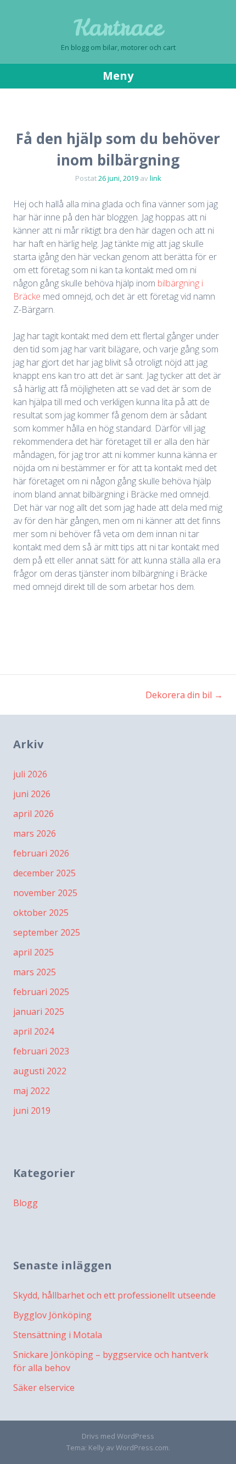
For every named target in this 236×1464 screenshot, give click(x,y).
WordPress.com (142, 1447)
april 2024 (33, 1031)
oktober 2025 (41, 913)
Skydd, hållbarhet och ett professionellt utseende (114, 1295)
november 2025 (45, 893)
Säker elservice (44, 1388)
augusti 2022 (39, 1071)
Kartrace (118, 27)
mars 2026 (34, 833)
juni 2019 (31, 1110)
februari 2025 (41, 992)
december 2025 (44, 873)
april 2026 (33, 814)
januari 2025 (38, 1012)
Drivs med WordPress (118, 1436)
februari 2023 (41, 1051)
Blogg (25, 1203)
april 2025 (33, 952)
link (155, 178)
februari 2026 (41, 853)
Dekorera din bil (184, 695)
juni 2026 (31, 794)
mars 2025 (34, 972)
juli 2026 (30, 774)
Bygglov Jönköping (52, 1315)
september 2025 (46, 932)
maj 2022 (31, 1091)
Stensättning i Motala (57, 1335)
